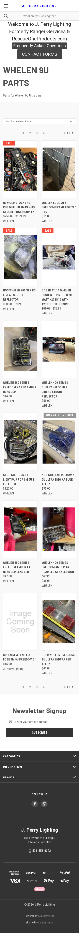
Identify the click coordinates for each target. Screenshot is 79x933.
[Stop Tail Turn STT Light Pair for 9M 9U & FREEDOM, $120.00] (20, 441)
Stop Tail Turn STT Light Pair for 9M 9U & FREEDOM (18, 479)
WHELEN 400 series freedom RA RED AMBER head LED (19, 387)
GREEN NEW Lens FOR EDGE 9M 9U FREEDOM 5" (19, 657)
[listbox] (44, 121)
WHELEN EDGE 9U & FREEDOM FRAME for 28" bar (59, 207)
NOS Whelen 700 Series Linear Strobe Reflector (19, 295)
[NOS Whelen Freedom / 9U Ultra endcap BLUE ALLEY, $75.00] (59, 441)
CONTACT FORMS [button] (39, 54)
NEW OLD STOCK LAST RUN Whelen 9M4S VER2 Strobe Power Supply (19, 207)
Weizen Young (45, 922)
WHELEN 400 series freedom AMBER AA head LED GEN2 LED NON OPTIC (58, 569)
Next (67, 133)
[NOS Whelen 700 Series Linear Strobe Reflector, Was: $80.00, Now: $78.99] (20, 257)
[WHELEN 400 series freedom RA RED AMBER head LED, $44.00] (20, 349)
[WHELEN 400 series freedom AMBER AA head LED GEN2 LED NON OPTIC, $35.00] (59, 529)
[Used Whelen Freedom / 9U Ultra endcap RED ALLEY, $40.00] (59, 621)
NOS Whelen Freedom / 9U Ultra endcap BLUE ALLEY (58, 479)
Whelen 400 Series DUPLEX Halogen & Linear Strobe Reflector (55, 389)
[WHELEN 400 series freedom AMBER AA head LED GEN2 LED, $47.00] (20, 529)
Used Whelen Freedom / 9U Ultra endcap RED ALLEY (58, 659)
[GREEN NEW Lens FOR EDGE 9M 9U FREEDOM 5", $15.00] (20, 621)
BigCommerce (46, 916)
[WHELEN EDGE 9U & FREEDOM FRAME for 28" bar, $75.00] (59, 169)
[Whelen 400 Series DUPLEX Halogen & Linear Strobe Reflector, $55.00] (59, 349)
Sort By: (9, 121)
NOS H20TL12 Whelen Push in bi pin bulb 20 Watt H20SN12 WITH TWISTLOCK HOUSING (57, 297)
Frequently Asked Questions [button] (39, 45)
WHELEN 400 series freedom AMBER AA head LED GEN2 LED (16, 567)
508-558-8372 (41, 851)
